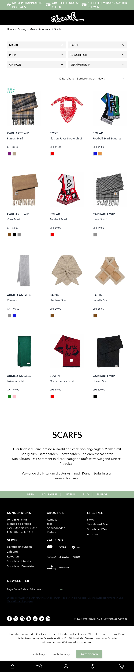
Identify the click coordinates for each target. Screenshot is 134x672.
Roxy (54, 133)
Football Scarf (58, 219)
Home (10, 29)
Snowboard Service (19, 561)
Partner (51, 532)
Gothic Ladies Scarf (62, 381)
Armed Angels (19, 295)
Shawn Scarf (101, 381)
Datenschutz (110, 618)
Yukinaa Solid (15, 381)
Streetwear (44, 29)
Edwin (55, 376)
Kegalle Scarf (101, 300)
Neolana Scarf (59, 300)
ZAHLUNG (55, 540)
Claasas (12, 300)
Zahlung (12, 551)
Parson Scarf (15, 138)
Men (32, 29)
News (90, 519)
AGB (99, 618)
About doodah (56, 528)
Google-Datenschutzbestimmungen (98, 597)
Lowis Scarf (100, 219)
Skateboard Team (98, 524)
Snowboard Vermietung (22, 566)
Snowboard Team (98, 529)
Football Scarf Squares (107, 138)
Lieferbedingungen (19, 547)
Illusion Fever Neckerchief (66, 138)
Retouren (13, 556)
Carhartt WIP (18, 133)
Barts (54, 295)
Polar (98, 133)
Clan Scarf (13, 219)
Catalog (22, 29)
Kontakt (52, 519)
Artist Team (94, 534)
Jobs (49, 524)
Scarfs (57, 29)
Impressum (89, 618)
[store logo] (67, 17)
